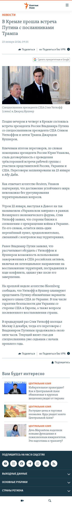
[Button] (26, 49)
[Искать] (50, 500)
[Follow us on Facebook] (21, 463)
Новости (9, 15)
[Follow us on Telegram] (29, 463)
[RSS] (54, 463)
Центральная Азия (40, 383)
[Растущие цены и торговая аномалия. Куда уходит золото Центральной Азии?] (15, 411)
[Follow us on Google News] (45, 463)
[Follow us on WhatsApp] (37, 463)
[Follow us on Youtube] (5, 463)
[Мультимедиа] (22, 500)
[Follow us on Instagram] (13, 463)
